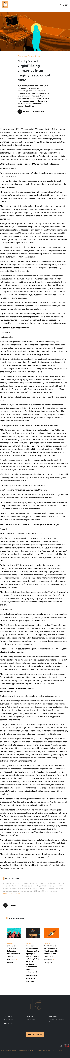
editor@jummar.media (13, 893)
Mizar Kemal (30, 975)
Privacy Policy (53, 1016)
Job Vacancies (31, 1020)
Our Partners (8, 1020)
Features (22, 56)
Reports (9, 943)
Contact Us (8, 1023)
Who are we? (8, 1016)
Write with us (33, 1034)
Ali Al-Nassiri (11, 960)
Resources (30, 1016)
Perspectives (34, 56)
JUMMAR (26, 111)
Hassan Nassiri (30, 978)
